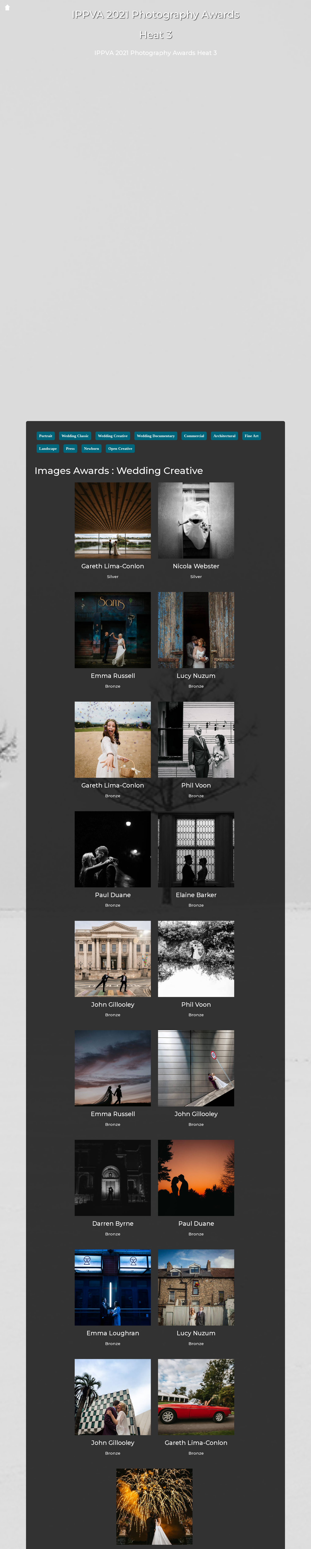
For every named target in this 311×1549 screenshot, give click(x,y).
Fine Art (252, 436)
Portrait (45, 436)
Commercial (194, 436)
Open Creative (120, 448)
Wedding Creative (113, 436)
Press (70, 448)
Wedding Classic (75, 436)
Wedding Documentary (156, 436)
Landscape (48, 448)
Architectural (224, 436)
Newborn (91, 448)
